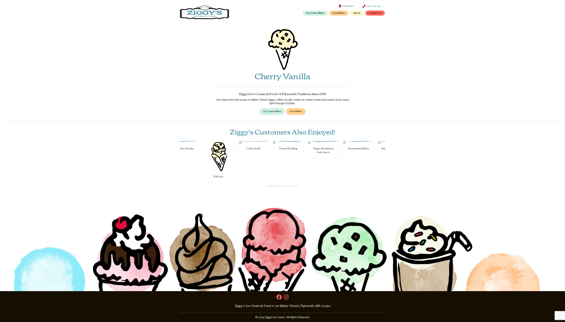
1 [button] (268, 186)
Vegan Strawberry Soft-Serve (300, 150)
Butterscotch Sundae (370, 148)
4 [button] (276, 186)
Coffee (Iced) (230, 148)
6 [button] (282, 186)
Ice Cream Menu (315, 13)
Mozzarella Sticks (335, 148)
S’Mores (195, 176)
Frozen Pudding (265, 148)
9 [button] (291, 186)
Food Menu (339, 13)
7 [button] (285, 186)
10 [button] (294, 186)
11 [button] (297, 186)
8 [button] (288, 186)
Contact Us (375, 13)
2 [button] (270, 186)
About (356, 13)
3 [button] (273, 186)
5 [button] (279, 186)
